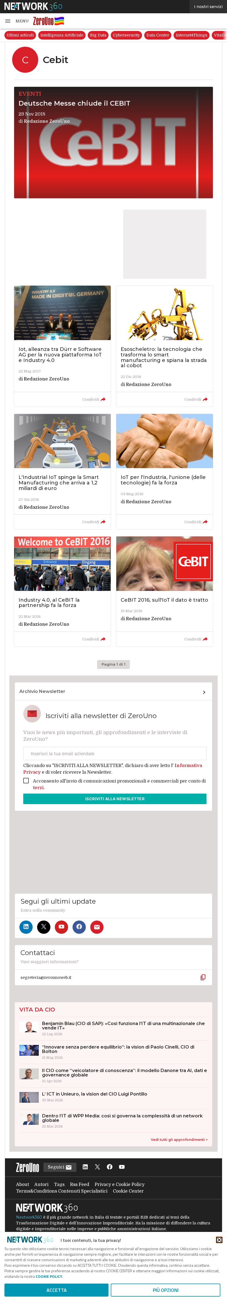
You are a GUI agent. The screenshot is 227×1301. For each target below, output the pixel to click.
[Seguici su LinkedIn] (26, 927)
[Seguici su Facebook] (79, 927)
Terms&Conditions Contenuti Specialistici (61, 1191)
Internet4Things (191, 35)
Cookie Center (128, 1191)
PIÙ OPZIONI (166, 1290)
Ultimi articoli (20, 35)
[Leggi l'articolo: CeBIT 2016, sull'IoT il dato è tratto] (164, 591)
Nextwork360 (29, 1217)
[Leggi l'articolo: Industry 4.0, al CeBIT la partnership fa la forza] (62, 591)
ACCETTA (57, 1290)
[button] (16, 21)
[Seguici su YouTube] (61, 927)
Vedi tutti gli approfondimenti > (179, 1140)
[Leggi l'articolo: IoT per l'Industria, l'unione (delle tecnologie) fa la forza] (164, 471)
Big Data (98, 35)
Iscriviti (115, 798)
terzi (38, 787)
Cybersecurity (126, 35)
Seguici (56, 1167)
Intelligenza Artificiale (61, 35)
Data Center (157, 35)
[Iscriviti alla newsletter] (97, 927)
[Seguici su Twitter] (43, 927)
